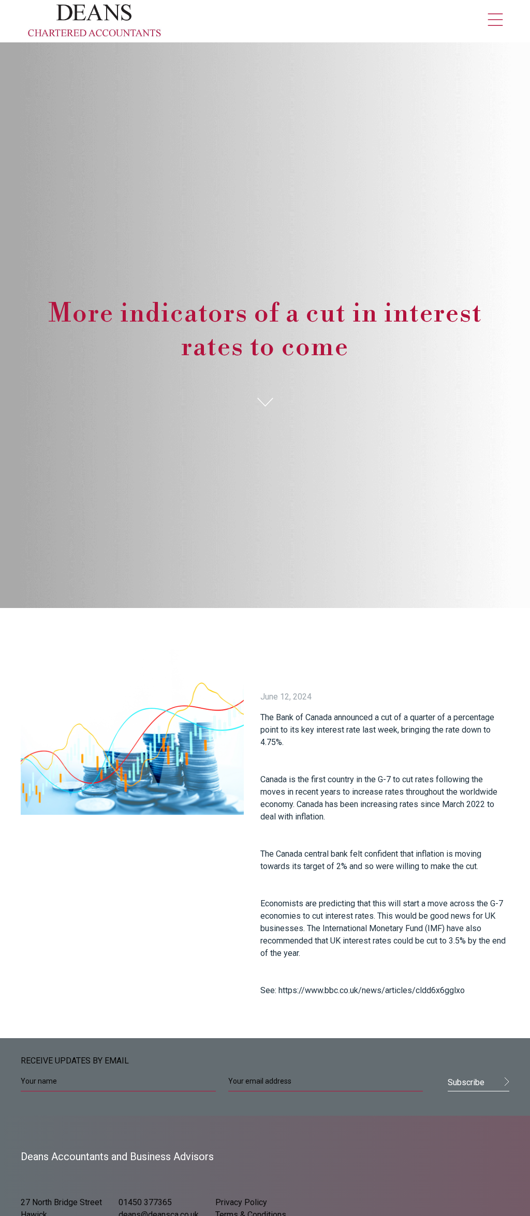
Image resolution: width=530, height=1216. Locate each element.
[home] (94, 21)
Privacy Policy (241, 1202)
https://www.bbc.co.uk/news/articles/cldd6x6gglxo (371, 990)
